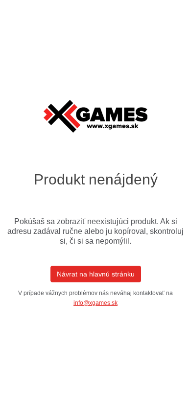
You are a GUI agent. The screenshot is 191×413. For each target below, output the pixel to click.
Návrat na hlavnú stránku (96, 274)
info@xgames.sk (95, 302)
